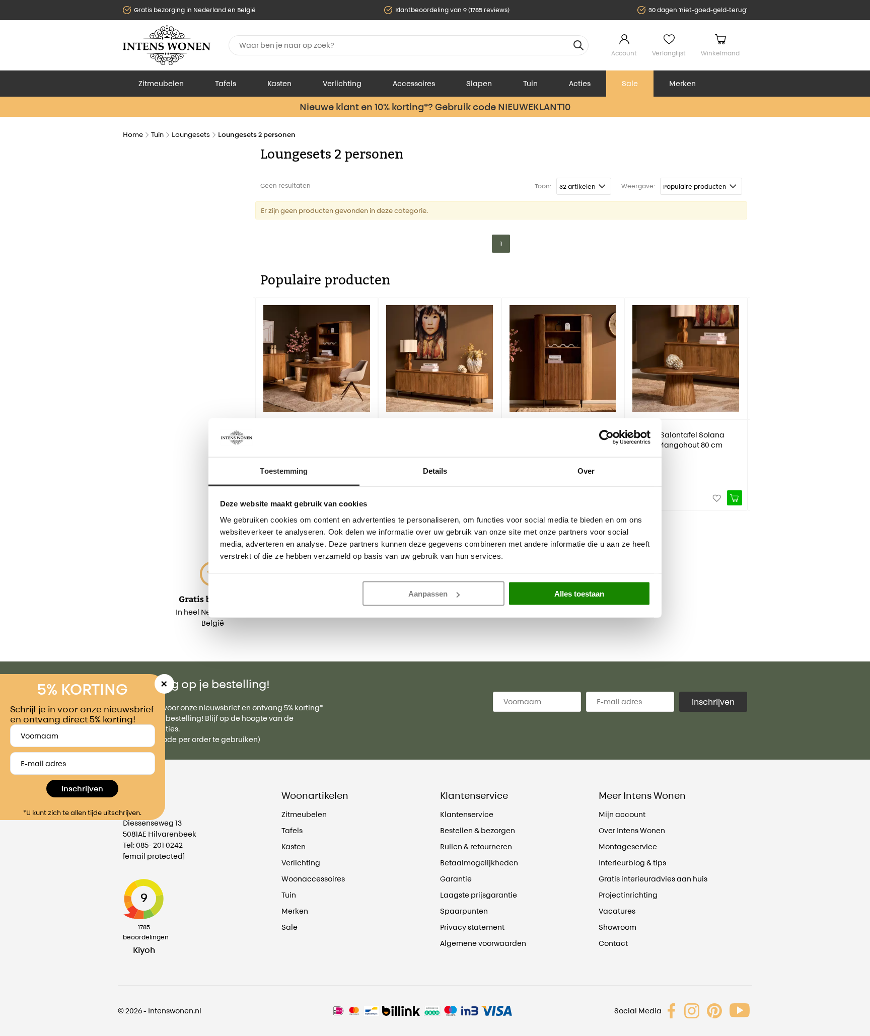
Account (624, 53)
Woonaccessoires (313, 878)
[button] (262, 396)
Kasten (279, 83)
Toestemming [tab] (284, 470)
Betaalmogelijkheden (479, 862)
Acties (580, 83)
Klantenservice (466, 814)
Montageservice (628, 846)
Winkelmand (720, 53)
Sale (630, 83)
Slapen (479, 83)
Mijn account (622, 814)
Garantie (456, 878)
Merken (682, 83)
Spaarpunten (464, 911)
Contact (613, 943)
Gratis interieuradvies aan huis (653, 878)
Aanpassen (428, 593)
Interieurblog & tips (632, 862)
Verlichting (342, 83)
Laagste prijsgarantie (478, 895)
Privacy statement (472, 927)
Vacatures (617, 911)
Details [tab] (435, 470)
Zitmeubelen (161, 83)
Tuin (530, 83)
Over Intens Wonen (632, 830)
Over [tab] (586, 470)
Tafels (225, 83)
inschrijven (713, 702)
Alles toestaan (579, 593)
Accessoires (414, 83)
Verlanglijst (669, 53)
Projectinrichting (628, 895)
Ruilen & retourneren (476, 846)
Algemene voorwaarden (483, 943)
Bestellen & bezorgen (477, 830)
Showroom (617, 927)
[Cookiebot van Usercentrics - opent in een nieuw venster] (606, 437)
